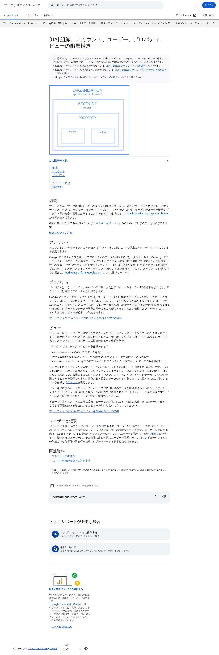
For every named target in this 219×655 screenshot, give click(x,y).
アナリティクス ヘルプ (25, 5)
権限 (153, 433)
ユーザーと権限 (61, 183)
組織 (54, 167)
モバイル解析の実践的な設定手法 (71, 460)
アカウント (58, 171)
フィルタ (72, 382)
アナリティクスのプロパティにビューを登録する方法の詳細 (84, 411)
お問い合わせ (209, 15)
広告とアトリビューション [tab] (114, 23)
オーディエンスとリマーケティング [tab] (152, 23)
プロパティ (58, 175)
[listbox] (71, 649)
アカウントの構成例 (63, 456)
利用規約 (53, 648)
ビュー (56, 179)
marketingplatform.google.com (83, 272)
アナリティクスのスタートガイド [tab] (20, 23)
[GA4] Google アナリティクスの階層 (124, 65)
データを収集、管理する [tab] (54, 23)
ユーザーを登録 (95, 426)
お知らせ (48, 15)
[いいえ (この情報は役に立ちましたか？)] (164, 497)
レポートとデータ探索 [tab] (84, 23)
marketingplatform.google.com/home (146, 213)
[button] (6, 5)
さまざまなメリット (107, 223)
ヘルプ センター (12, 15)
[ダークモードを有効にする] (86, 648)
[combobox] (110, 5)
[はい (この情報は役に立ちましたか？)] (155, 497)
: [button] (58, 160)
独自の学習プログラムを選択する (66, 589)
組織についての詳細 (60, 232)
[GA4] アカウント (117, 77)
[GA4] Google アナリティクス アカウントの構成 (139, 69)
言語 (66, 644)
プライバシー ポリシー (38, 648)
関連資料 (57, 187)
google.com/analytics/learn (65, 604)
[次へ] (212, 23)
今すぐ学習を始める (62, 627)
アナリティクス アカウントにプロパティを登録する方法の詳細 (85, 318)
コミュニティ (32, 15)
